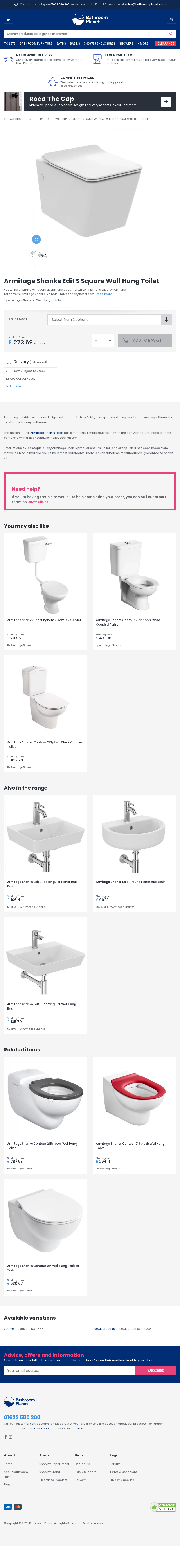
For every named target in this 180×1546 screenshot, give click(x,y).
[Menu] (8, 19)
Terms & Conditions (123, 1472)
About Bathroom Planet (16, 1474)
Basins (75, 43)
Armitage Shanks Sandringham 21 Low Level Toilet (44, 620)
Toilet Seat (17, 319)
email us (77, 1428)
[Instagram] (10, 1438)
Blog (7, 1484)
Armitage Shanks (20, 300)
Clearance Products (53, 1480)
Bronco (98, 1523)
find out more (14, 386)
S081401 (12, 1029)
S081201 (9, 1329)
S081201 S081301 (105, 1329)
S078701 (101, 907)
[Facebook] (5, 1438)
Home (29, 119)
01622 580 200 (60, 4)
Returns (115, 1464)
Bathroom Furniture (36, 43)
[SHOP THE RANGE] (166, 102)
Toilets (10, 43)
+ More (142, 43)
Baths (61, 43)
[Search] (171, 34)
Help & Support (44, 1428)
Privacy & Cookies (122, 1480)
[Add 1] (110, 340)
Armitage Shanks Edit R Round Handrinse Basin (131, 882)
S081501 (11, 907)
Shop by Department (54, 1464)
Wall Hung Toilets (67, 119)
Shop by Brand (49, 1472)
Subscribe (155, 1370)
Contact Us (83, 1464)
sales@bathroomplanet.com (145, 4)
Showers (126, 43)
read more (104, 294)
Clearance (166, 43)
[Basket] (171, 19)
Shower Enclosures (99, 43)
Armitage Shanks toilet (46, 433)
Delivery (80, 1480)
